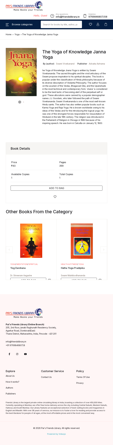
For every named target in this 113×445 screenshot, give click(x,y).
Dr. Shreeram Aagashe (21, 275)
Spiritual (33, 264)
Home (8, 34)
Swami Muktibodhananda (73, 275)
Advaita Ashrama (97, 63)
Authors (9, 387)
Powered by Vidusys (56, 434)
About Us (10, 376)
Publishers (11, 393)
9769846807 (95, 16)
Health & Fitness (69, 264)
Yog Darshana (18, 267)
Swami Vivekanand (65, 63)
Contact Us (46, 377)
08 (105, 16)
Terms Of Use (83, 377)
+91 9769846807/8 (15, 345)
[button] (19, 24)
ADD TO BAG (56, 188)
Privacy (80, 383)
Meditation (22, 264)
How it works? (12, 382)
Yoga (17, 34)
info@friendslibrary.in (16, 341)
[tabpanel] (21, 72)
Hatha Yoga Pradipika (73, 267)
